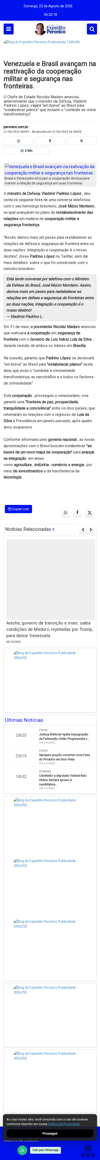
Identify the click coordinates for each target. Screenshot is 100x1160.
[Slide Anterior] (83, 530)
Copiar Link (20, 509)
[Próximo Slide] (91, 530)
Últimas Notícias (24, 720)
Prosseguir (50, 1133)
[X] (81, 141)
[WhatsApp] (22, 1150)
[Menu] (9, 29)
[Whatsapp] (18, 141)
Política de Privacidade (64, 1124)
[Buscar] (92, 29)
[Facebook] (50, 141)
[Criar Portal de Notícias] (87, 1151)
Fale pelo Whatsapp (45, 1150)
